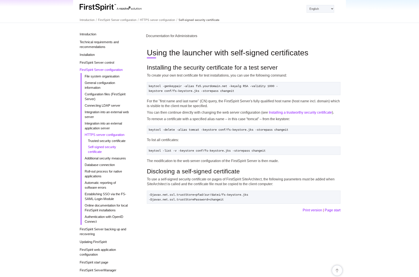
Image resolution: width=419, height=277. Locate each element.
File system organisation (102, 76)
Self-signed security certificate (199, 20)
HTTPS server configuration (104, 135)
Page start (332, 210)
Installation (87, 54)
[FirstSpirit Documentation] (119, 7)
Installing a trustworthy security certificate (300, 112)
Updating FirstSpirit (93, 242)
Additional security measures (105, 158)
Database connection (100, 165)
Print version (312, 210)
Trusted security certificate (106, 141)
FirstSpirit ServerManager (98, 270)
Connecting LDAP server (102, 105)
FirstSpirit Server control (97, 62)
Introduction (88, 34)
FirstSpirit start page (94, 262)
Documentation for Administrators (171, 36)
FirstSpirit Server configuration (101, 70)
